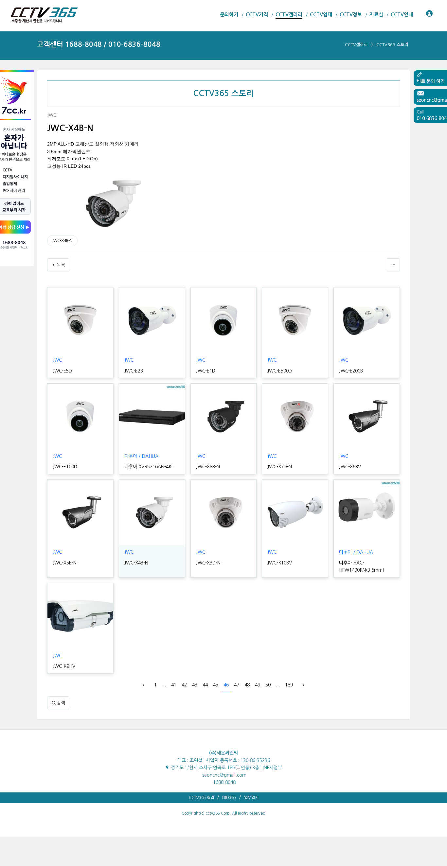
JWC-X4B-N (62, 241)
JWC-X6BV (350, 466)
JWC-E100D (65, 466)
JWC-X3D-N (208, 563)
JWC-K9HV (64, 666)
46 (226, 685)
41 (173, 685)
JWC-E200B (351, 371)
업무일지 (251, 798)
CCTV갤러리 (356, 45)
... (164, 685)
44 (205, 685)
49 (257, 685)
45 (215, 685)
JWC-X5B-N (65, 563)
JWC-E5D (62, 371)
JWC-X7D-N (279, 466)
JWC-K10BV (279, 563)
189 (289, 685)
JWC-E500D (279, 371)
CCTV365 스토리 (392, 45)
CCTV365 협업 (201, 798)
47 (236, 685)
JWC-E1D (205, 371)
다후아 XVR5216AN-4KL (148, 466)
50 (268, 685)
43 (194, 685)
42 (184, 685)
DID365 (229, 798)
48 (247, 685)
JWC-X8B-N (208, 466)
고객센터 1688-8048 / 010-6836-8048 (98, 44)
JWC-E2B (133, 371)
